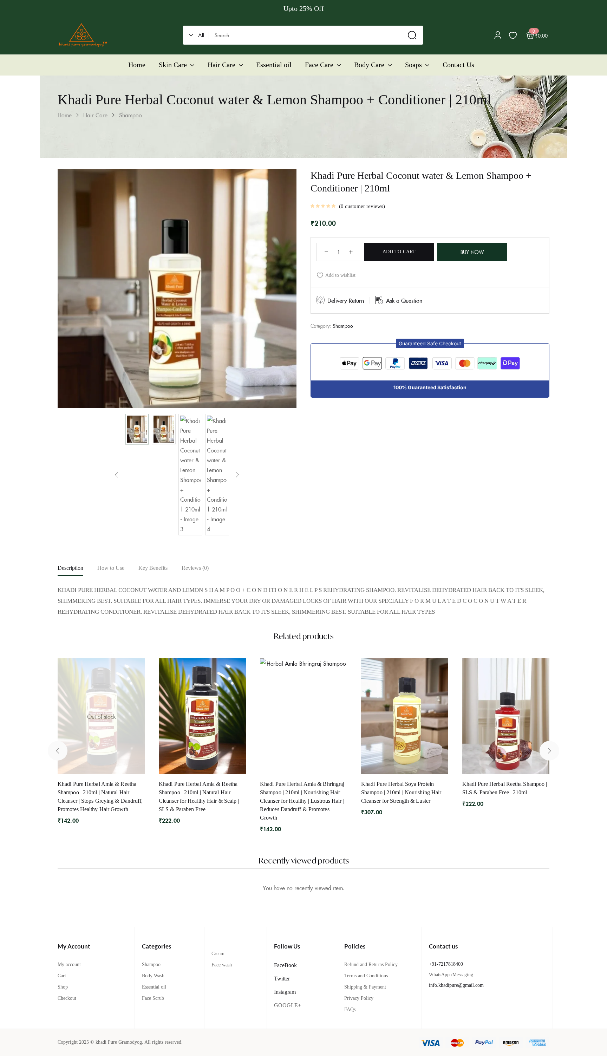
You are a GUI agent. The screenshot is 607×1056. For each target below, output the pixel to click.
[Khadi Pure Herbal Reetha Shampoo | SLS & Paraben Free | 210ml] (505, 716)
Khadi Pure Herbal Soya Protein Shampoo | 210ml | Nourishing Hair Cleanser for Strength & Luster (401, 792)
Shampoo (130, 115)
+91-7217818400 (446, 964)
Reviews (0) (195, 568)
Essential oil (154, 987)
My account (69, 964)
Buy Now (472, 251)
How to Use (110, 568)
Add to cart (399, 251)
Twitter (282, 979)
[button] (199, 35)
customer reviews (362, 206)
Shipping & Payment (365, 987)
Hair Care (95, 115)
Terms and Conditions (366, 975)
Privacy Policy (358, 998)
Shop (63, 987)
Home (65, 115)
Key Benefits (153, 568)
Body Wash (153, 975)
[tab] (77, 569)
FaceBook (285, 965)
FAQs (349, 1009)
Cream (217, 953)
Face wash (221, 964)
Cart (62, 975)
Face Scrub (153, 998)
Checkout (67, 998)
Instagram (285, 992)
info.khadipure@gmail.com (456, 985)
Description (70, 568)
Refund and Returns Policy (371, 964)
